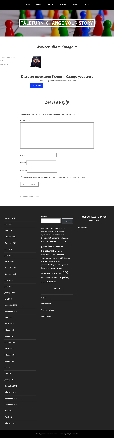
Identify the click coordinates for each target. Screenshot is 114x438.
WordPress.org (47, 316)
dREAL (63, 235)
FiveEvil (53, 241)
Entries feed (46, 304)
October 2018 (9, 342)
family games (64, 238)
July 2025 (8, 249)
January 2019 (9, 336)
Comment (25, 121)
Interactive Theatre (48, 255)
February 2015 (9, 423)
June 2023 (8, 286)
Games (27, 5)
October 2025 (10, 243)
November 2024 (10, 268)
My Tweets (82, 228)
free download (63, 242)
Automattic (74, 434)
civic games (44, 231)
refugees (58, 273)
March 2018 (9, 349)
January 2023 (9, 293)
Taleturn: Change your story (57, 23)
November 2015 (10, 398)
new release (51, 261)
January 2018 (9, 361)
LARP (61, 258)
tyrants (43, 282)
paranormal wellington (48, 265)
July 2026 (8, 224)
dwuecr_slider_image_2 (32, 196)
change (63, 228)
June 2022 (8, 299)
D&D (56, 231)
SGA (42, 277)
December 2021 (10, 305)
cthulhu (50, 231)
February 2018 (10, 355)
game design (47, 246)
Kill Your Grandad (46, 258)
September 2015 (10, 405)
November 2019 (10, 311)
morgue (5, 65)
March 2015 (8, 417)
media (44, 261)
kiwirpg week (55, 258)
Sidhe (47, 277)
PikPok (59, 265)
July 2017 (7, 367)
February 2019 (10, 330)
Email (23, 163)
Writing (39, 5)
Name (23, 155)
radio (53, 273)
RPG (65, 273)
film (47, 242)
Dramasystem (55, 235)
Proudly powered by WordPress (46, 434)
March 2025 (9, 262)
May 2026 (8, 230)
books (57, 228)
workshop (51, 281)
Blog (87, 5)
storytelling (63, 277)
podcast (65, 265)
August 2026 (9, 218)
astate (43, 228)
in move (59, 251)
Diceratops (61, 231)
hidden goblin (48, 250)
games (59, 246)
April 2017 (8, 373)
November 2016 (10, 386)
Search (44, 217)
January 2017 (9, 380)
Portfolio (45, 268)
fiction (43, 242)
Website (23, 170)
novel (58, 261)
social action (54, 277)
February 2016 (9, 392)
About (63, 5)
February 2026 (10, 237)
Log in (43, 297)
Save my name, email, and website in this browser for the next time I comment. (54, 177)
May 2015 (8, 411)
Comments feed (47, 310)
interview (60, 255)
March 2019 (9, 324)
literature (67, 258)
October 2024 (10, 274)
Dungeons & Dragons (50, 238)
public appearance (56, 268)
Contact (75, 5)
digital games (45, 235)
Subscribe (37, 85)
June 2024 (8, 280)
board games (50, 228)
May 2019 (8, 318)
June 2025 (8, 255)
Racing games (46, 273)
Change (51, 5)
